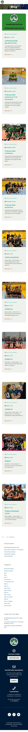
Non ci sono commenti (11, 34)
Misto (5, 573)
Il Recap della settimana (9, 551)
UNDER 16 (9, 309)
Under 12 (6, 584)
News (5, 575)
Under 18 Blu (7, 603)
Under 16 (6, 599)
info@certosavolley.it (15, 699)
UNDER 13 (8, 359)
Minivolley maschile (8, 570)
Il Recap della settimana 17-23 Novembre (11, 97)
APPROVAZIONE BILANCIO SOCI (11, 547)
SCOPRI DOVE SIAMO (14, 658)
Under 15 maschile (8, 597)
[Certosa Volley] (2, 2)
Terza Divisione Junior (9, 581)
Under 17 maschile (8, 601)
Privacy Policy (14, 726)
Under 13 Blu (7, 588)
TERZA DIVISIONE (12, 257)
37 (7, 537)
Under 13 (6, 586)
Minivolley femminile (9, 568)
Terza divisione (7, 579)
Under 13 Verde (7, 590)
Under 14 (6, 592)
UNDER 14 (9, 409)
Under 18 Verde (7, 605)
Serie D (5, 577)
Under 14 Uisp (7, 594)
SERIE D (8, 461)
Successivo (12, 537)
